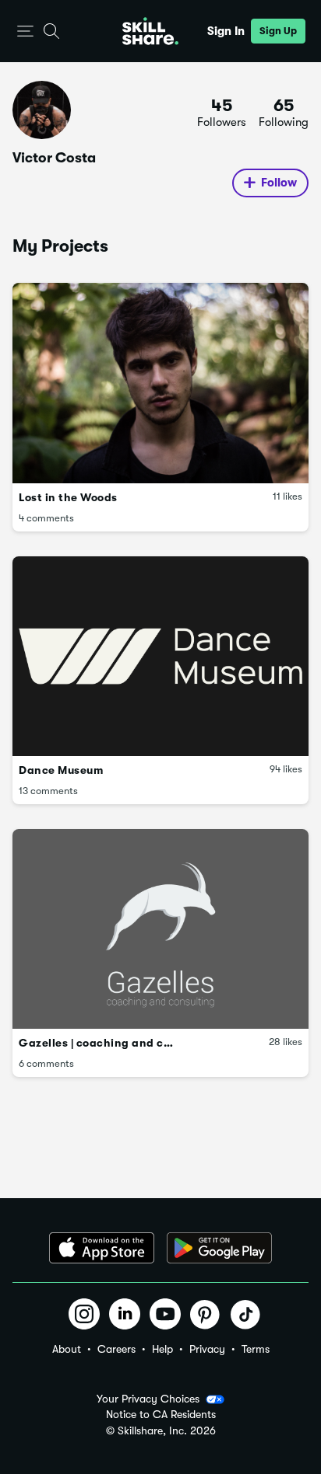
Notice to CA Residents (161, 1414)
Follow (279, 183)
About (66, 1349)
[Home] (150, 31)
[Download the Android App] (219, 1247)
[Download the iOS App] (101, 1247)
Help (162, 1349)
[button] (25, 31)
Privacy (207, 1349)
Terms (256, 1349)
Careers (116, 1349)
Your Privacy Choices (148, 1398)
